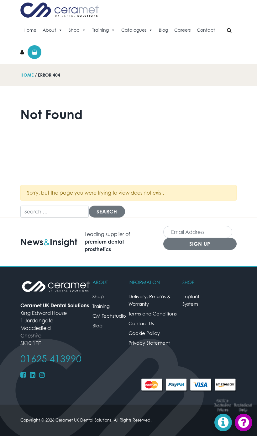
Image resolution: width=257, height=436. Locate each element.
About (49, 30)
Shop (74, 30)
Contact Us (141, 323)
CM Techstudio (109, 316)
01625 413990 (50, 358)
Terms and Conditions (152, 313)
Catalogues (133, 30)
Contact (206, 30)
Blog (163, 30)
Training (100, 30)
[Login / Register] (22, 52)
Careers (182, 30)
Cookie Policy (144, 333)
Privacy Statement (149, 343)
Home (30, 30)
